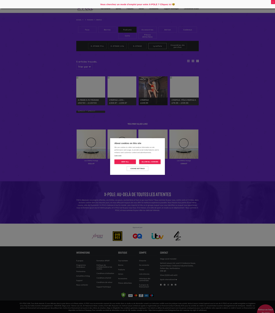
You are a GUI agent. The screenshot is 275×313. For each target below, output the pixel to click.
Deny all (125, 162)
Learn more (117, 155)
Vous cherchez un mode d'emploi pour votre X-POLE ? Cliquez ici (135, 4)
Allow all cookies (150, 162)
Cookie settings (137, 168)
